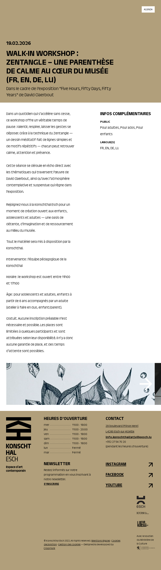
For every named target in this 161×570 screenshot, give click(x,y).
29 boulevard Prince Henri (122, 426)
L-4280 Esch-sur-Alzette (120, 432)
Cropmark (49, 548)
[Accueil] (18, 444)
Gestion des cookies (69, 545)
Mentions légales (100, 541)
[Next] (146, 384)
